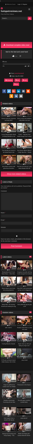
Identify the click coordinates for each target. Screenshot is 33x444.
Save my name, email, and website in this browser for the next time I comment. (16, 240)
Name (3, 212)
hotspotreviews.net (11, 11)
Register (25, 4)
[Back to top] (28, 439)
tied (17, 84)
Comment (4, 191)
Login (19, 4)
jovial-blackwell (19, 73)
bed (18, 80)
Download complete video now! (17, 45)
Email (3, 220)
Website (3, 227)
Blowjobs (9, 80)
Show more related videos (16, 174)
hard (25, 80)
